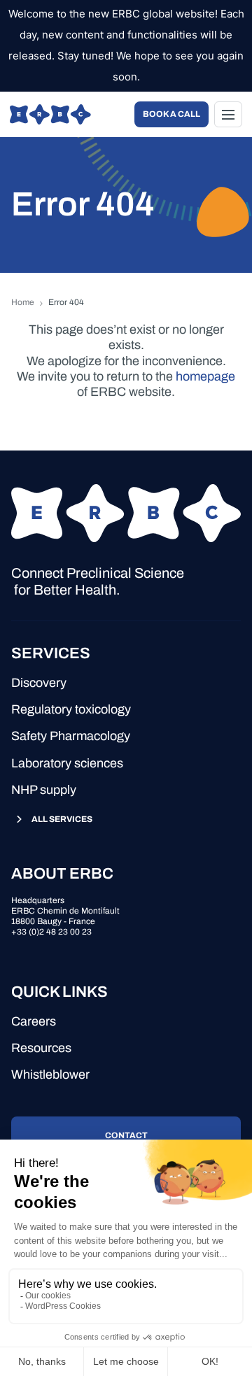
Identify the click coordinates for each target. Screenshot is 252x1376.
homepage (205, 376)
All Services (61, 819)
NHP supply (43, 790)
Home (22, 302)
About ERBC (62, 873)
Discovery (38, 683)
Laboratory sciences (67, 763)
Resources (41, 1048)
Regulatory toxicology (71, 709)
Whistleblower (50, 1074)
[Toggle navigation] (228, 114)
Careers (33, 1021)
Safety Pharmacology (70, 736)
